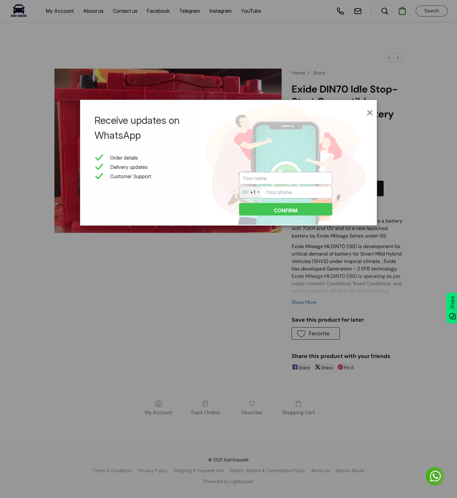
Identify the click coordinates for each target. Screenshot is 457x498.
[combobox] (250, 192)
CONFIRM (286, 210)
